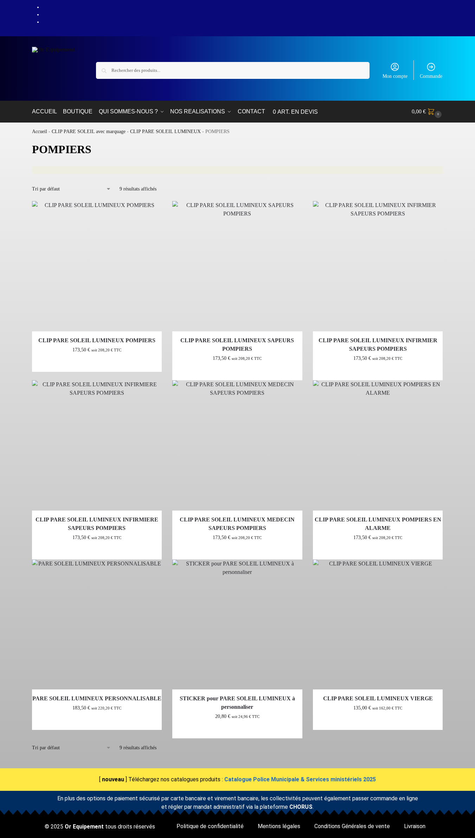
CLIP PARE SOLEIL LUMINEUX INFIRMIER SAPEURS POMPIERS (378, 344)
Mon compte (395, 76)
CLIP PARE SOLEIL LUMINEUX (165, 131)
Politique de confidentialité (210, 826)
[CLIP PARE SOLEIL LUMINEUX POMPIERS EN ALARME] (378, 445)
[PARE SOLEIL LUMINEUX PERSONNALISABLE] (97, 624)
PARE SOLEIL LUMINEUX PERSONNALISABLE (96, 698)
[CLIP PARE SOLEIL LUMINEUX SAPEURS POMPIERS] (237, 266)
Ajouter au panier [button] (97, 364)
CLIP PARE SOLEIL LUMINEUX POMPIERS (96, 340)
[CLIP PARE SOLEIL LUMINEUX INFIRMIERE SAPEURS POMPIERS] (97, 445)
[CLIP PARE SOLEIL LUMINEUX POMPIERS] (97, 266)
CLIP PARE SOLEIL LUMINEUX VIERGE (378, 698)
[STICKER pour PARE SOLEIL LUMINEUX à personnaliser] (237, 624)
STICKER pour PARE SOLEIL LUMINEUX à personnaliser (237, 702)
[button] (427, 111)
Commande (431, 76)
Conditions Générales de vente (352, 826)
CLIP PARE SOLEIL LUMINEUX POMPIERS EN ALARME (378, 524)
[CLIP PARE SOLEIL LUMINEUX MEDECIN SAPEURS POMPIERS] (237, 445)
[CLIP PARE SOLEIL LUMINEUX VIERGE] (378, 624)
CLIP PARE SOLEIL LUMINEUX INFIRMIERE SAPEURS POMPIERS (97, 524)
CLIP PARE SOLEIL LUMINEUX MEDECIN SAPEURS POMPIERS (237, 524)
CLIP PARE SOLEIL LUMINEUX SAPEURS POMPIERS (237, 344)
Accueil (39, 131)
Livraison (414, 826)
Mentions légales (279, 826)
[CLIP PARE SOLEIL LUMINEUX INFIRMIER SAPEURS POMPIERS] (378, 266)
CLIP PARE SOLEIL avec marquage (89, 131)
